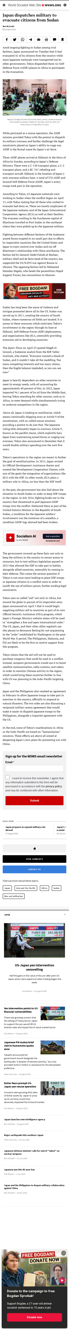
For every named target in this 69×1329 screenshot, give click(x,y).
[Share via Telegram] (30, 39)
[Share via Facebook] (7, 39)
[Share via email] (38, 39)
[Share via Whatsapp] (22, 39)
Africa (44, 888)
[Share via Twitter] (15, 39)
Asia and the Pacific (26, 888)
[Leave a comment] (54, 39)
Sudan (56, 888)
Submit (34, 800)
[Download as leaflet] (46, 39)
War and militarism (13, 896)
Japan (7, 888)
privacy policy (54, 786)
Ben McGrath (8, 26)
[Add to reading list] (62, 39)
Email (8, 762)
